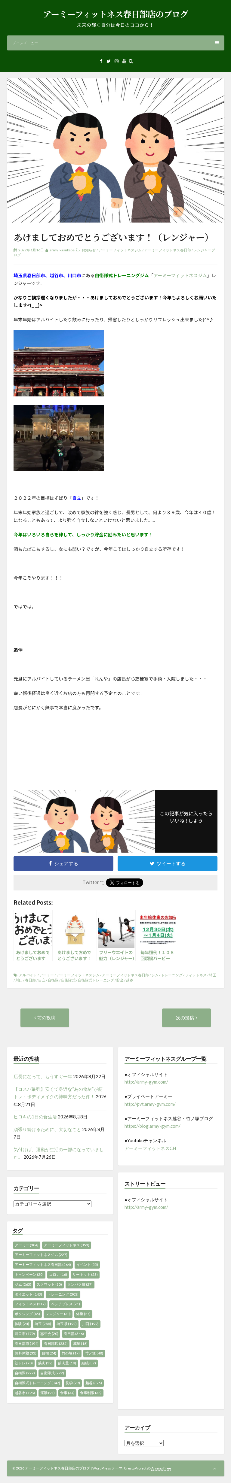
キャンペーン (29, 1274)
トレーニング (172, 975)
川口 (19, 980)
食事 (67, 1393)
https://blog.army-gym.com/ (152, 1126)
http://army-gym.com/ (146, 1081)
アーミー (46, 975)
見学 (73, 1383)
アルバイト (28, 975)
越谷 (129, 980)
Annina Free (161, 1468)
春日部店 (56, 1343)
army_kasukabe (62, 250)
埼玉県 (67, 1323)
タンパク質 (80, 1284)
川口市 (25, 1333)
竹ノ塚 (94, 1353)
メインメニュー (25, 43)
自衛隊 (53, 980)
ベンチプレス (65, 1304)
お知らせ (89, 250)
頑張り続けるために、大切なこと (47, 1129)
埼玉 (212, 975)
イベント (87, 1264)
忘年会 (49, 1333)
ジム (155, 975)
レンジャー (58, 1314)
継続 (89, 1363)
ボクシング (27, 1314)
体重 (83, 1314)
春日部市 (26, 1343)
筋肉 (45, 1363)
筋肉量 (67, 1363)
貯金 (120, 980)
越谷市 (25, 1393)
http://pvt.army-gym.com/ (150, 1104)
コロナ (58, 1274)
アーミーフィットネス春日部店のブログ (115, 14)
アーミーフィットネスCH (150, 1148)
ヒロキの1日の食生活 (35, 1116)
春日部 (30, 980)
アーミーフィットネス (66, 1245)
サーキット (85, 1274)
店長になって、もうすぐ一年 (43, 1076)
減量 (80, 1343)
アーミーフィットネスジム (120, 250)
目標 (49, 1353)
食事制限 (91, 1393)
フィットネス (196, 975)
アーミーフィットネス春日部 (167, 250)
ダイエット (28, 1294)
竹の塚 (71, 1353)
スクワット (49, 1284)
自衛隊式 (68, 980)
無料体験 (25, 1353)
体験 (22, 1323)
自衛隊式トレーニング (96, 980)
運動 (47, 1393)
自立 (41, 980)
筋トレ (24, 1363)
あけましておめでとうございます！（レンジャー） (113, 237)
